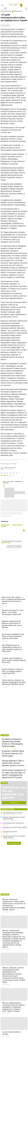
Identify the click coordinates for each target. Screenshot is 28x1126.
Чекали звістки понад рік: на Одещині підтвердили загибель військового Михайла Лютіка (14, 682)
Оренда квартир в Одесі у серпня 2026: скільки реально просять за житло (13, 763)
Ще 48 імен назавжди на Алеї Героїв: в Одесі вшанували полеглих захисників (13, 636)
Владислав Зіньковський (10, 467)
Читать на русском (5, 25)
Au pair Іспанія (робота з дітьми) (11, 1033)
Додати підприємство (14, 843)
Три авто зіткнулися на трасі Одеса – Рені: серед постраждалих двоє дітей (13, 612)
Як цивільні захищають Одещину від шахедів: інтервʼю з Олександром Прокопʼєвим (12, 743)
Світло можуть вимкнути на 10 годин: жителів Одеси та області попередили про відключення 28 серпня (14, 774)
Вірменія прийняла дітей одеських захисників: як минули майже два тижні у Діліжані (12, 624)
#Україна (14, 463)
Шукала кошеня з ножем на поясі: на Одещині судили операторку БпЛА (12, 671)
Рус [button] (5, 8)
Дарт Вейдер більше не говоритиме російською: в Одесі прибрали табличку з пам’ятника (12, 648)
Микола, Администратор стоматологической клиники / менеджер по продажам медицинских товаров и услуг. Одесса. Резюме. (14, 1007)
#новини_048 (8, 463)
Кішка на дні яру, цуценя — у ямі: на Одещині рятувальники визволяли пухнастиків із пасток (13, 600)
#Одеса (2, 463)
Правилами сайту (5, 542)
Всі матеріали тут (14, 802)
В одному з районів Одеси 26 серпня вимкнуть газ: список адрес (13, 753)
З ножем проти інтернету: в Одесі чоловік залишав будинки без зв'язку (14, 660)
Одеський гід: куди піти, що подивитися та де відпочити (14, 792)
